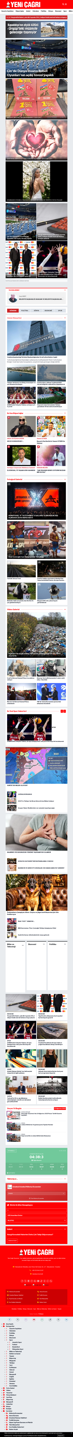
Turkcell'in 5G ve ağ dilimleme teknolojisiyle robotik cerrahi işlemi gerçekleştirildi (19, 1099)
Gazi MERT (22, 296)
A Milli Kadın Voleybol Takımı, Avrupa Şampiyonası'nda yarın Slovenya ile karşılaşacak (35, 741)
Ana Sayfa (9, 1324)
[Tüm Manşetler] (65, 318)
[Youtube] (38, 1281)
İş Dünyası (12, 1367)
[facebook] (9, 1319)
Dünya (50, 11)
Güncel (11, 1370)
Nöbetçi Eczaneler (14, 1291)
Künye (8, 1406)
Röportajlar (20, 11)
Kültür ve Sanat (52, 1309)
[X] (25, 1281)
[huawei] (46, 1285)
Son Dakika (13, 1386)
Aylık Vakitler (11, 1173)
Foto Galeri (10, 1388)
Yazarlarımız (14, 290)
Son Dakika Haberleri (15, 1302)
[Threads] (44, 1281)
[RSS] (50, 1281)
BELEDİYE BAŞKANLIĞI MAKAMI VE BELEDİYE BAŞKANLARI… (41, 299)
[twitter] (17, 1319)
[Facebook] (22, 1281)
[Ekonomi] (44, 944)
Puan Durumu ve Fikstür (16, 1298)
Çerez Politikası (52, 1435)
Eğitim (11, 1379)
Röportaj (12, 1358)
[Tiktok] (41, 1281)
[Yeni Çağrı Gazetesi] (23, 4)
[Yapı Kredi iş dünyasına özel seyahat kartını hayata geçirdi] (52, 1003)
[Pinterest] (28, 1281)
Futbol (14, 1344)
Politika (43, 11)
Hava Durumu (43, 1291)
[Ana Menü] (66, 4)
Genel (9, 1069)
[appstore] (28, 1285)
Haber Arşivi (43, 1302)
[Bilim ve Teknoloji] (23, 945)
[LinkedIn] (34, 1281)
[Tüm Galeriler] (65, 479)
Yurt (10, 1365)
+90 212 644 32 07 (37, 1270)
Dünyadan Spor (17, 1349)
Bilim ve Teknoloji (11, 945)
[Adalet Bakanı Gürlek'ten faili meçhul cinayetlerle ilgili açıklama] (21, 1058)
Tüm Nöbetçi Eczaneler (37, 1198)
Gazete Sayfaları (7, 11)
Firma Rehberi (11, 1395)
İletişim (8, 1409)
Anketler (9, 1404)
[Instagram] (31, 1281)
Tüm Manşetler (43, 1298)
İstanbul (12, 1381)
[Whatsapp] (47, 1281)
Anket (28, 11)
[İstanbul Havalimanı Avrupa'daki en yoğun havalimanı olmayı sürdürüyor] (52, 1030)
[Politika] (65, 944)
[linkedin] (66, 1319)
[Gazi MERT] (13, 298)
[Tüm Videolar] (65, 609)
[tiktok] (50, 1319)
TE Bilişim (40, 1314)
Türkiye (12, 1363)
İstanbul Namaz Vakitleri (16, 1295)
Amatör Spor (17, 1342)
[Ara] (63, 4)
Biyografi (12, 1374)
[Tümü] (65, 413)
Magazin (12, 1360)
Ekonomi (58, 11)
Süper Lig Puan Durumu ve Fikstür (21, 1422)
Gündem (35, 11)
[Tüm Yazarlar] (65, 290)
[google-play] (37, 1285)
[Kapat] (72, 1433)
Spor (65, 11)
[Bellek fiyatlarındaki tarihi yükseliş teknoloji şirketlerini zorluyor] (52, 1085)
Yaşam (59, 1309)
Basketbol (16, 1347)
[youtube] (34, 1319)
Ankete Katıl (12, 1240)
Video (8, 1390)
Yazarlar (9, 1393)
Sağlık (9, 1096)
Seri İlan (9, 1397)
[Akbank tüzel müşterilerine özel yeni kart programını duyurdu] (52, 1058)
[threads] (58, 1319)
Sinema (12, 1383)
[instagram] (25, 1319)
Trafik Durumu (43, 1295)
